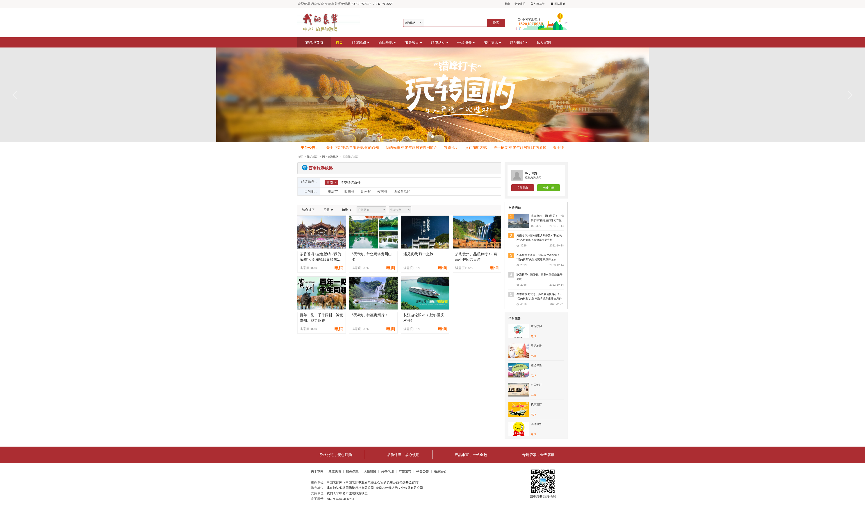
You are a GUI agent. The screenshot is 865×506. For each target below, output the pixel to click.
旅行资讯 (491, 42)
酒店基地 (385, 42)
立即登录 (522, 187)
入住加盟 (370, 471)
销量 (345, 210)
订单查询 (539, 3)
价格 (327, 210)
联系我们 (440, 471)
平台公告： (310, 147)
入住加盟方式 (466, 147)
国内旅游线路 (330, 156)
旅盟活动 (438, 42)
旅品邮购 (517, 42)
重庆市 (333, 191)
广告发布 (405, 471)
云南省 (382, 191)
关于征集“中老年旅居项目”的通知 (510, 147)
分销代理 (387, 471)
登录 (507, 3)
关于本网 (317, 471)
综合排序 (308, 210)
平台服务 (464, 42)
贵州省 (366, 191)
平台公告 (422, 471)
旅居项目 (412, 42)
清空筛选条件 (350, 182)
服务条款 (352, 471)
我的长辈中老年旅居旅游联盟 (347, 493)
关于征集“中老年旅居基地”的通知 (342, 147)
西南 (329, 182)
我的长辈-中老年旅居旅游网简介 (401, 147)
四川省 (349, 191)
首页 (339, 42)
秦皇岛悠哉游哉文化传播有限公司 (399, 488)
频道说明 (441, 147)
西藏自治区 (402, 191)
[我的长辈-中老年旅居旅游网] (330, 22)
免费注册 (519, 3)
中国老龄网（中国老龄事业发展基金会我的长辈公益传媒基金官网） (374, 482)
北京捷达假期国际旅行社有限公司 (350, 488)
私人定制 (543, 42)
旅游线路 (359, 42)
